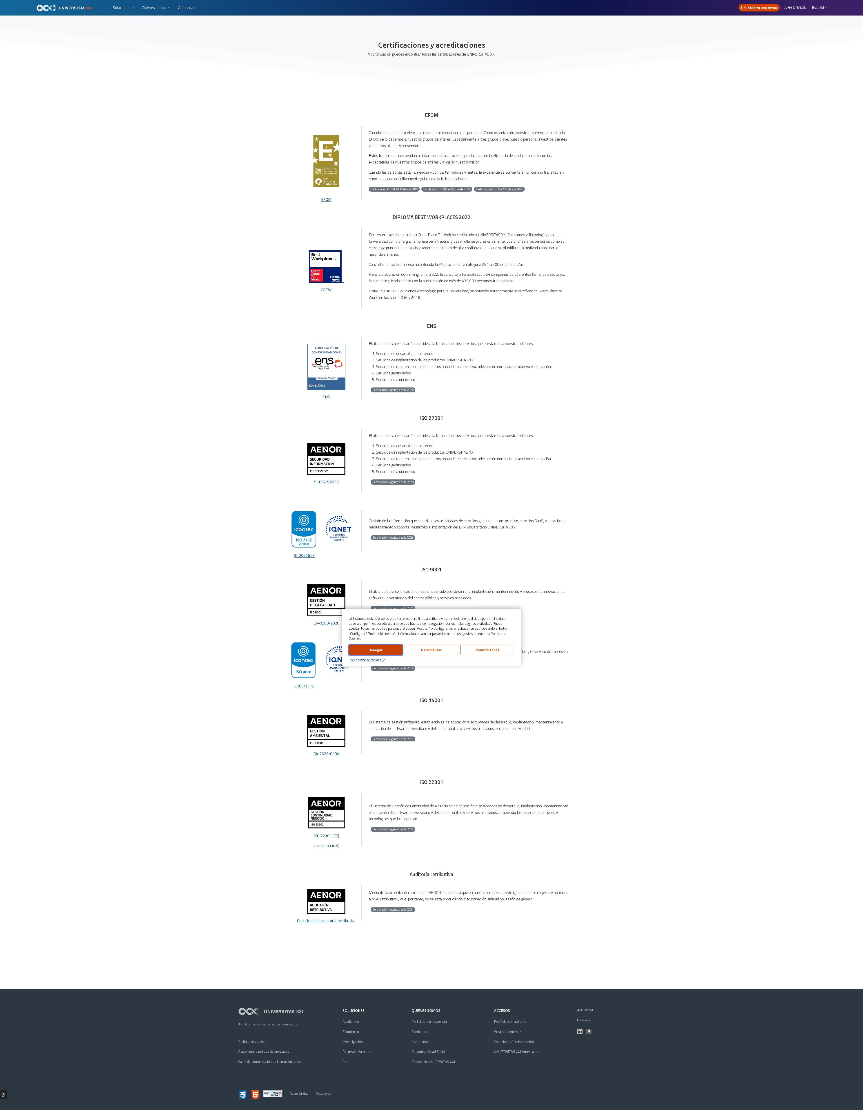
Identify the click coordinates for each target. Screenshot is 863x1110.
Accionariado (421, 1041)
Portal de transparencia (429, 1021)
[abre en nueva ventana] (326, 600)
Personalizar (431, 650)
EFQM (326, 199)
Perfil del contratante (511, 1021)
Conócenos (419, 1031)
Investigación (353, 1041)
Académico (351, 1021)
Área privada (795, 7)
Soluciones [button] (121, 7)
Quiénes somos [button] (154, 7)
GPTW (326, 290)
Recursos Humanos (357, 1051)
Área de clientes (507, 1031)
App (345, 1061)
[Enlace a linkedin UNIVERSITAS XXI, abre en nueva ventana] (580, 1031)
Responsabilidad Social (428, 1051)
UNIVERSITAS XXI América (516, 1051)
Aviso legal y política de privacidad (263, 1051)
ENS (326, 397)
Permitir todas (487, 650)
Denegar (376, 650)
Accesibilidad (299, 1093)
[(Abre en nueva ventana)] (589, 1031)
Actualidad (186, 7)
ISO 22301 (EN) (326, 846)
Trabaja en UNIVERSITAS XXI (433, 1061)
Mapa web (323, 1093)
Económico (351, 1031)
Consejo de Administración (515, 1041)
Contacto (584, 1020)
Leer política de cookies (365, 659)
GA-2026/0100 (326, 754)
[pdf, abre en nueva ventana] (326, 731)
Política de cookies (252, 1041)
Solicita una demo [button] (762, 7)
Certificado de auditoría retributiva (326, 921)
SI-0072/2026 (326, 482)
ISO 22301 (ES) (326, 836)
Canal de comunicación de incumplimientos (270, 1061)
